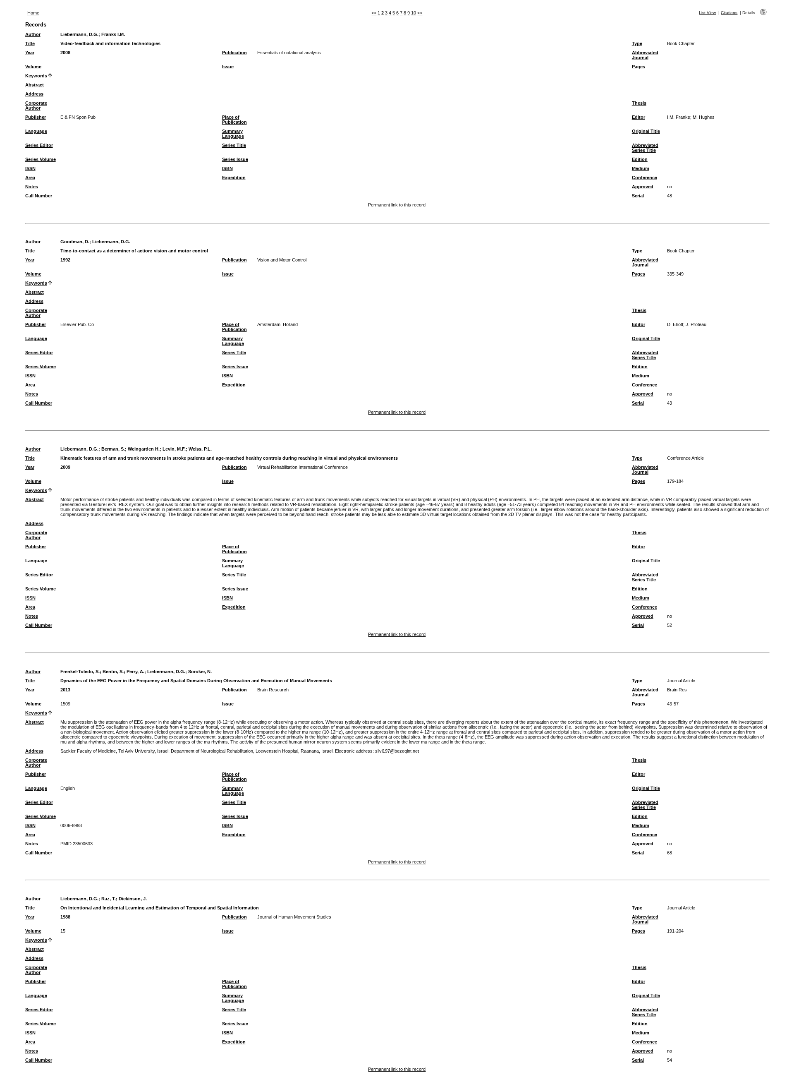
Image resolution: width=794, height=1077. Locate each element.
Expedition (234, 177)
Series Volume (40, 159)
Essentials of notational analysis (289, 52)
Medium (640, 168)
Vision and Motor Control (281, 259)
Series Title (234, 145)
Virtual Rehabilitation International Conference (302, 467)
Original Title (646, 131)
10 (413, 12)
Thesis (639, 103)
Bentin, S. (113, 671)
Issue (228, 66)
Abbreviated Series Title (645, 148)
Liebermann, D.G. (79, 34)
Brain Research (273, 689)
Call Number (38, 195)
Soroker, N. (200, 671)
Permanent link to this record (397, 204)
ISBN (227, 168)
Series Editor (39, 145)
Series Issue (235, 159)
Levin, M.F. (174, 448)
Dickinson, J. (133, 898)
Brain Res (677, 689)
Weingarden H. (144, 448)
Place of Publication (234, 120)
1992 (65, 259)
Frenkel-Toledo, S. (80, 671)
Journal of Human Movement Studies (294, 916)
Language (36, 131)
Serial (638, 195)
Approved (642, 186)
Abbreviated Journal (645, 55)
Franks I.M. (113, 34)
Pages (638, 66)
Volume (33, 66)
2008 (65, 52)
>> (419, 12)
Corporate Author (36, 105)
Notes (31, 186)
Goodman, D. (74, 241)
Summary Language (233, 134)
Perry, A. (135, 671)
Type (637, 43)
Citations (729, 12)
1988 (65, 916)
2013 (65, 689)
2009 (65, 467)
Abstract (34, 84)
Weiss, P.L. (200, 448)
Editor (638, 117)
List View (707, 12)
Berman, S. (113, 448)
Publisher (35, 117)
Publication (234, 52)
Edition (640, 159)
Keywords (36, 75)
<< (373, 12)
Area (30, 177)
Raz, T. (108, 898)
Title (30, 43)
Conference (644, 177)
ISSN (30, 168)
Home (33, 12)
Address (34, 93)
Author (33, 34)
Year (29, 52)
